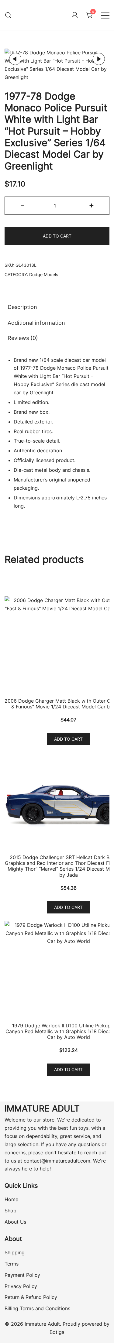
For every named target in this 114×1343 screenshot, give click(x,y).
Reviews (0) (23, 338)
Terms (12, 1264)
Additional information (36, 323)
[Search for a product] (8, 15)
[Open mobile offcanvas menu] (105, 15)
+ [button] (91, 205)
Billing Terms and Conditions (37, 1308)
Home (11, 1199)
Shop (10, 1211)
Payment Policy (22, 1275)
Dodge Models (43, 274)
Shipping (15, 1252)
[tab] (57, 307)
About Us (15, 1222)
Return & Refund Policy (31, 1297)
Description (22, 307)
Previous (15, 59)
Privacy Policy (21, 1286)
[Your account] (74, 15)
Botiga (57, 1332)
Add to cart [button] (68, 739)
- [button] (22, 205)
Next (99, 59)
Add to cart (57, 235)
